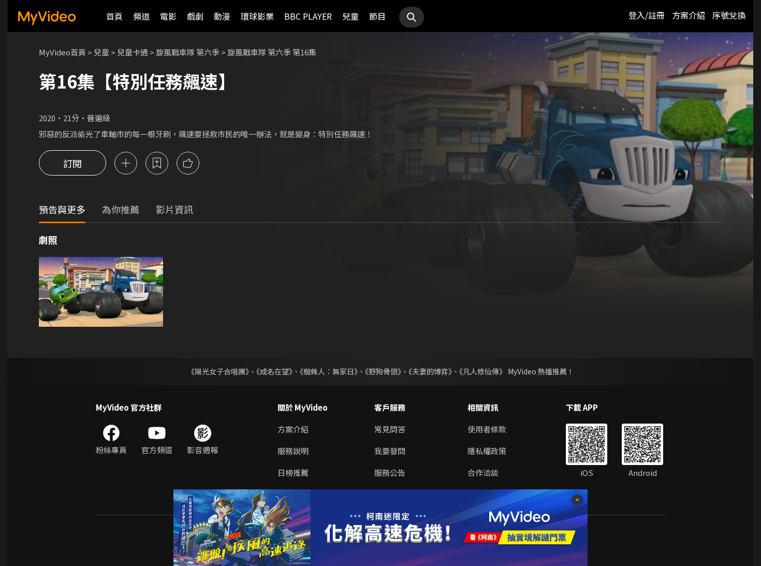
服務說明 (293, 450)
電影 (168, 16)
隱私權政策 (486, 450)
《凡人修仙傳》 (482, 371)
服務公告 (389, 472)
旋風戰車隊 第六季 (187, 52)
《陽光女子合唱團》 (218, 371)
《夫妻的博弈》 (430, 371)
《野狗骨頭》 (383, 371)
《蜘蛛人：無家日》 (329, 371)
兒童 (350, 16)
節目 (377, 16)
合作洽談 (483, 472)
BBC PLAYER (308, 16)
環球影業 (257, 16)
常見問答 (389, 429)
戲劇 (195, 16)
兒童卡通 (132, 52)
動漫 (222, 16)
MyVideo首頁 (62, 52)
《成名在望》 (274, 371)
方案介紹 (688, 15)
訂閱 (72, 163)
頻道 (141, 16)
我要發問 (389, 450)
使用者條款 (486, 429)
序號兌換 (728, 15)
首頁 (114, 16)
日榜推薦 (293, 472)
